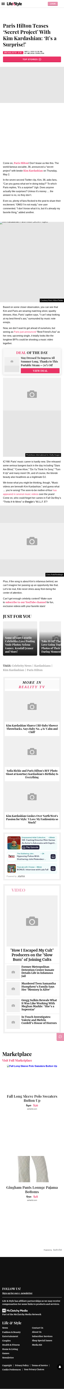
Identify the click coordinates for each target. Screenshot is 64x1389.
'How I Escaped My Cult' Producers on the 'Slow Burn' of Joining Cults (32, 955)
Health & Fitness (11, 1345)
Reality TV (13, 52)
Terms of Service (40, 1365)
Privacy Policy (22, 1365)
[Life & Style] (14, 3)
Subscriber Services (42, 1336)
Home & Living (10, 1349)
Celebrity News (22, 665)
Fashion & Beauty (11, 1332)
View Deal (40, 370)
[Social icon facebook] (24, 1288)
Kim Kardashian (33, 170)
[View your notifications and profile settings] (60, 1367)
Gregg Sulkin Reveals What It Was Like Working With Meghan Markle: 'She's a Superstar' (39, 1005)
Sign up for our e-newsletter (17, 1293)
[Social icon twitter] (29, 1288)
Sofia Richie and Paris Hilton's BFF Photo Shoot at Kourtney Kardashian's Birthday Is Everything (32, 774)
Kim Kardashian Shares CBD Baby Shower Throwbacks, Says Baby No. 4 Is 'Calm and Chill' (32, 729)
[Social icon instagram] (35, 1288)
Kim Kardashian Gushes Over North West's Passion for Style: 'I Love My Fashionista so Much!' (32, 819)
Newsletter (8, 1357)
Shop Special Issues (42, 1340)
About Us (36, 1332)
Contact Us (37, 1327)
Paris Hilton (35, 670)
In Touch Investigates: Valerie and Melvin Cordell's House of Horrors (39, 1020)
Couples (6, 1340)
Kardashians (42, 665)
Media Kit (37, 1345)
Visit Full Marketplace (17, 1060)
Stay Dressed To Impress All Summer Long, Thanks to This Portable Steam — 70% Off (39, 361)
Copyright (7, 1365)
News (5, 1327)
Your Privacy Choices (34, 1369)
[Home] (32, 1272)
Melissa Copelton (35, 53)
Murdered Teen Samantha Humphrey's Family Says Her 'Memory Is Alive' (38, 986)
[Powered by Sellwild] (57, 1250)
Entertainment (10, 1336)
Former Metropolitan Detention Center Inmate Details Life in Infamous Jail (37, 971)
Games (5, 1353)
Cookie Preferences (11, 1369)
